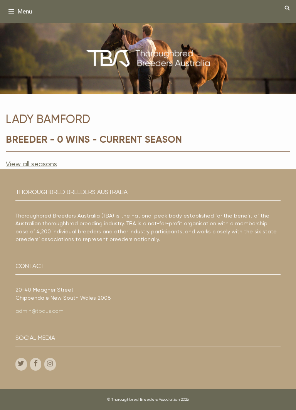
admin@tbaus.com (39, 311)
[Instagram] (50, 364)
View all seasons (31, 164)
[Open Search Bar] (287, 8)
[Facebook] (36, 364)
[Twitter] (21, 364)
